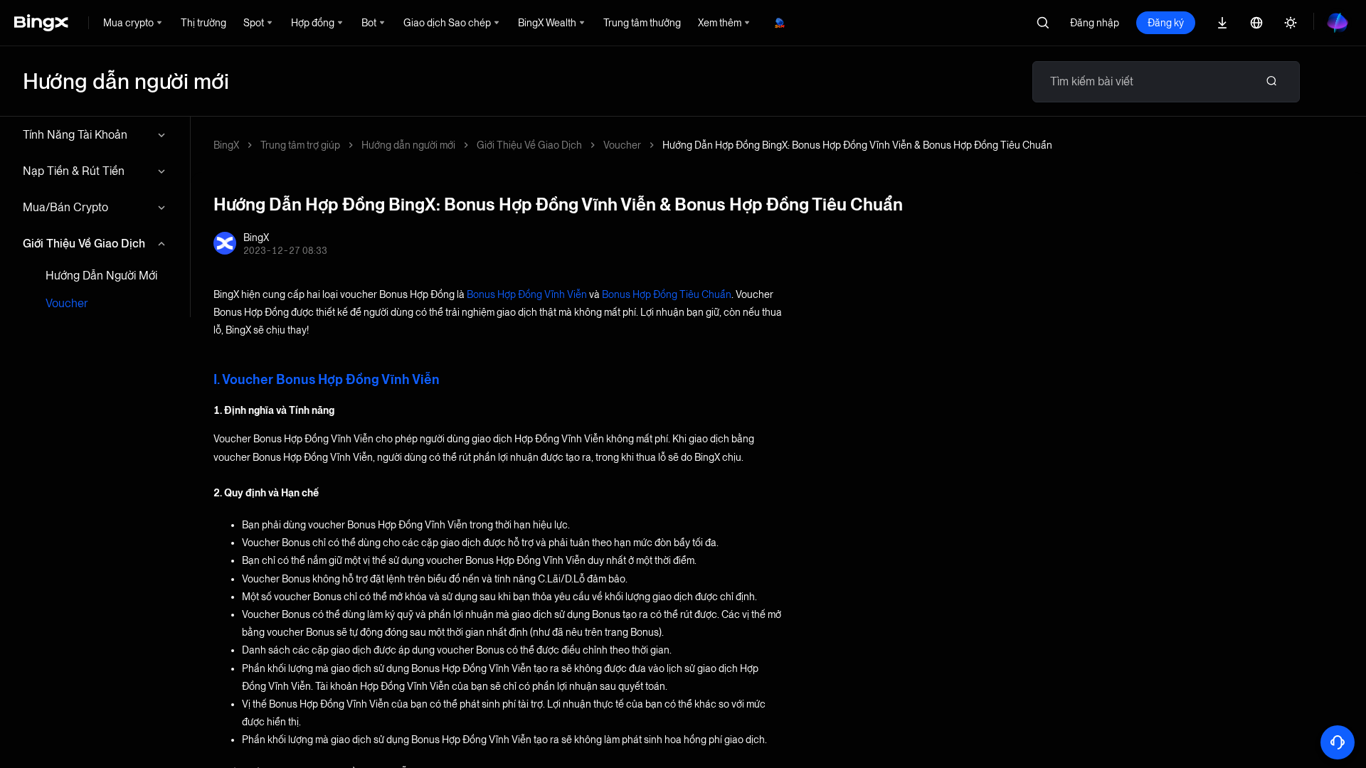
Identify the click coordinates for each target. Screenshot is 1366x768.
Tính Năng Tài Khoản (75, 135)
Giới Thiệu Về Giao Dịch (84, 243)
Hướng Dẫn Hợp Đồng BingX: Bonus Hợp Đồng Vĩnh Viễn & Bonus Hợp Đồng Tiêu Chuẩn (857, 145)
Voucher (67, 303)
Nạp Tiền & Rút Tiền (74, 171)
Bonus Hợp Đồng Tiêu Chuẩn (666, 294)
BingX (226, 145)
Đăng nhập (1094, 22)
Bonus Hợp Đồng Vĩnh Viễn (527, 294)
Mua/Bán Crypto (65, 207)
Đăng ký (1166, 22)
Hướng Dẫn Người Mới (101, 275)
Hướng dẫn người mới (408, 145)
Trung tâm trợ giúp (300, 145)
